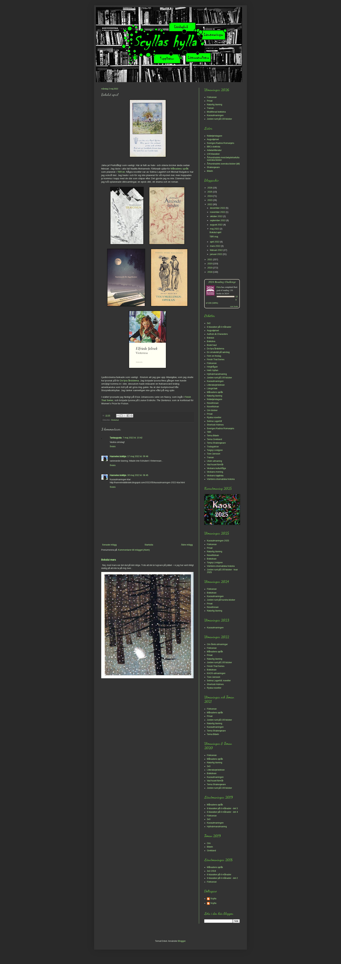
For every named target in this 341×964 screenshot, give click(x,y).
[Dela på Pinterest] (131, 415)
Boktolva (211, 341)
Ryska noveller (214, 417)
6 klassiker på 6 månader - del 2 (222, 878)
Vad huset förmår (215, 464)
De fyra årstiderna (129, 380)
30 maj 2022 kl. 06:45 (137, 475)
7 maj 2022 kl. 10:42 (132, 437)
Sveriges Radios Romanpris (220, 143)
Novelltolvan (213, 406)
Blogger (181, 941)
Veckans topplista (215, 475)
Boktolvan (211, 559)
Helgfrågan (212, 367)
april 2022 (215, 242)
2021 (210, 259)
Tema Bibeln (213, 435)
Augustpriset (213, 139)
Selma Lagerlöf (214, 421)
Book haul (212, 345)
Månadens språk (180, 168)
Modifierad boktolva (216, 112)
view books (234, 306)
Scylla (213, 898)
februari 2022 (216, 250)
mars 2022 (215, 246)
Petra (218, 287)
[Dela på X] (124, 415)
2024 (210, 196)
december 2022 (218, 208)
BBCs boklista (213, 146)
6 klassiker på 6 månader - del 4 (222, 812)
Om (209, 843)
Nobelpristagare (214, 136)
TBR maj (214, 236)
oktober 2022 (216, 216)
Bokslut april (215, 232)
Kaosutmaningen (215, 115)
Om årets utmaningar (217, 644)
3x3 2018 (211, 871)
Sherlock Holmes (215, 425)
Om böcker (212, 410)
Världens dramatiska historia (221, 479)
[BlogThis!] (121, 415)
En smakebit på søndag (218, 352)
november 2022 (218, 212)
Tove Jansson (213, 453)
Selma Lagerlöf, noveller (219, 680)
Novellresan (213, 403)
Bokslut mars (108, 559)
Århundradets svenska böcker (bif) (223, 164)
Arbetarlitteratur (214, 150)
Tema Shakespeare (216, 443)
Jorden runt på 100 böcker (219, 119)
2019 (210, 268)
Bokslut (115, 420)
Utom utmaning (214, 461)
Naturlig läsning (214, 104)
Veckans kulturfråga (216, 468)
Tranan (210, 108)
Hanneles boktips (118, 456)
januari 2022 (216, 254)
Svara (112, 446)
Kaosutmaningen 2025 (218, 540)
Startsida (149, 545)
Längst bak (212, 388)
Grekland (211, 850)
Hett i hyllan (212, 370)
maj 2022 (215, 229)
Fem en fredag (214, 356)
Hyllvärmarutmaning (217, 374)
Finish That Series (215, 359)
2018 (210, 272)
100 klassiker (213, 154)
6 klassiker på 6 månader (219, 327)
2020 (210, 263)
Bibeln (210, 171)
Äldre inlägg (187, 545)
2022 (210, 204)
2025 (210, 192)
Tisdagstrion (213, 446)
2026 (210, 188)
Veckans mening (215, 472)
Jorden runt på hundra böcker (221, 600)
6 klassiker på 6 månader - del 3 (222, 808)
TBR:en (121, 172)
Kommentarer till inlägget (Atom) (134, 550)
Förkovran (212, 97)
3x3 (208, 323)
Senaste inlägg (109, 545)
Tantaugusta (116, 437)
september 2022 (218, 220)
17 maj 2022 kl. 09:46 (137, 456)
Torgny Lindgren (215, 450)
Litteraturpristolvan (216, 385)
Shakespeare (213, 167)
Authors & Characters (217, 334)
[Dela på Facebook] (128, 415)
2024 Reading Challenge (222, 282)
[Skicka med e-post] (118, 415)
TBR (209, 432)
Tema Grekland (214, 439)
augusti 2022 (216, 224)
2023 (210, 200)
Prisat (209, 101)
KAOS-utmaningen (216, 673)
